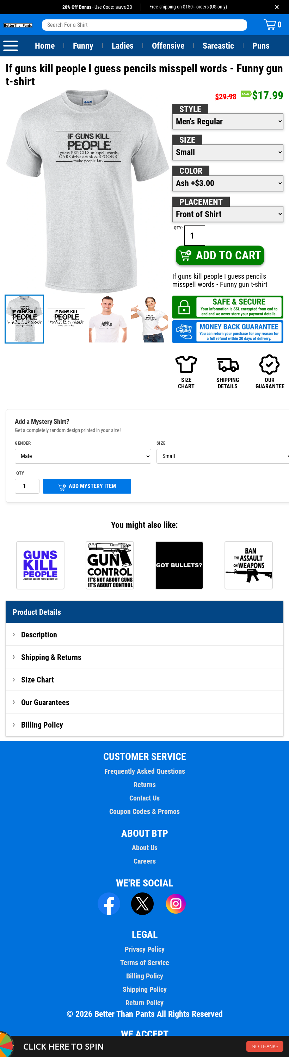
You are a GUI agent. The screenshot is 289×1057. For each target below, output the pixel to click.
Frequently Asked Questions (144, 771)
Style (190, 109)
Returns (145, 784)
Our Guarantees (45, 702)
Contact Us (144, 798)
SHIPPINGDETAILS (227, 383)
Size (187, 140)
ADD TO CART (228, 255)
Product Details (37, 612)
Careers (145, 861)
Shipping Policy (145, 989)
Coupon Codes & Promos (144, 811)
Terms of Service (144, 962)
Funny (83, 46)
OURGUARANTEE (269, 383)
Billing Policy (42, 724)
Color (190, 171)
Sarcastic (218, 46)
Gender (23, 443)
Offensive (168, 46)
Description (39, 634)
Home (45, 46)
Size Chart (37, 679)
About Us (145, 847)
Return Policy (144, 1003)
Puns (261, 46)
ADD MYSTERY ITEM (92, 486)
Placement (201, 202)
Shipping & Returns (51, 657)
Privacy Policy (145, 949)
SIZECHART (186, 383)
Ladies (123, 46)
